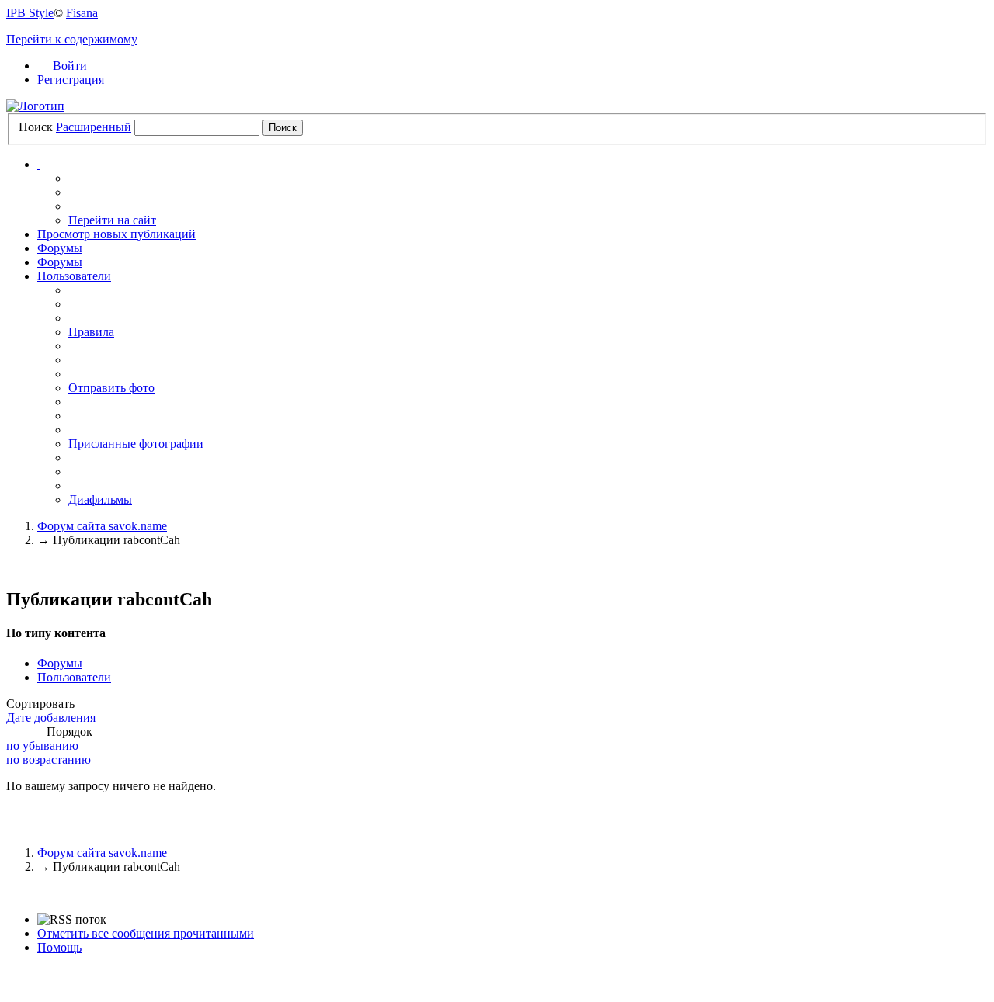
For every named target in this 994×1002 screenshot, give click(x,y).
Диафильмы (100, 499)
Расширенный (93, 126)
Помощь (59, 947)
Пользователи (74, 276)
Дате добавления (51, 717)
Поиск (36, 126)
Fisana (82, 12)
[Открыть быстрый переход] (38, 164)
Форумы (59, 248)
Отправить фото (111, 387)
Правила (91, 331)
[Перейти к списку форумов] (35, 106)
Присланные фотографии (135, 443)
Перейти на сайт (112, 220)
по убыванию (42, 745)
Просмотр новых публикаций (116, 234)
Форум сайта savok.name (102, 852)
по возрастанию (48, 759)
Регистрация (70, 79)
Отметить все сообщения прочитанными (145, 933)
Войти (70, 65)
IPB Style (30, 12)
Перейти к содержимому (71, 39)
